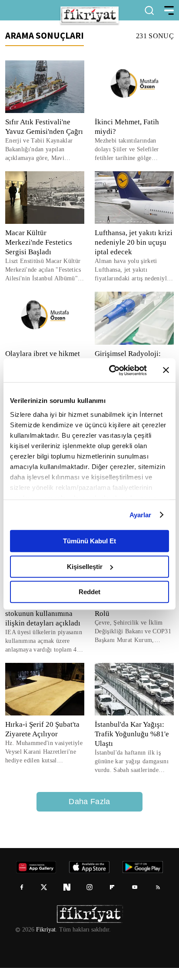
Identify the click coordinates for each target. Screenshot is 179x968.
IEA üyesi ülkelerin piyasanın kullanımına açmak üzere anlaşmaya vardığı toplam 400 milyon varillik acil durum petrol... (44, 641)
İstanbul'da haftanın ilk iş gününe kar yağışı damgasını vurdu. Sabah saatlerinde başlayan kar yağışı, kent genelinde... (133, 762)
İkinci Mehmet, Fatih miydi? (127, 126)
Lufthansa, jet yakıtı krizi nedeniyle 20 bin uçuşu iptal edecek (133, 242)
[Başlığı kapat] (166, 370)
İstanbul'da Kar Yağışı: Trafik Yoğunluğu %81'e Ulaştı (132, 733)
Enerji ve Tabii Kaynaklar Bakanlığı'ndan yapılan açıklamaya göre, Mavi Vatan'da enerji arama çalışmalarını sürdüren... (38, 150)
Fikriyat (45, 930)
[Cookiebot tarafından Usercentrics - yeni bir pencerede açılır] (111, 370)
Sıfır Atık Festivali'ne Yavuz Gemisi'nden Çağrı (44, 126)
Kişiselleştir (85, 566)
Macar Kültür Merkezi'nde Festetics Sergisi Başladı (40, 242)
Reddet (89, 591)
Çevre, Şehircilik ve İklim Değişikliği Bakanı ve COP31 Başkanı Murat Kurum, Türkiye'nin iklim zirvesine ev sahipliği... (134, 632)
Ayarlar (140, 515)
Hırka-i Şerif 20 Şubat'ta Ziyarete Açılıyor (42, 729)
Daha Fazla (89, 801)
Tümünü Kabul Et (89, 541)
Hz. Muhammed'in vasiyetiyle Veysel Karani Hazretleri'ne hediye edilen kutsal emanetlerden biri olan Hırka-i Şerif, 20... (41, 752)
